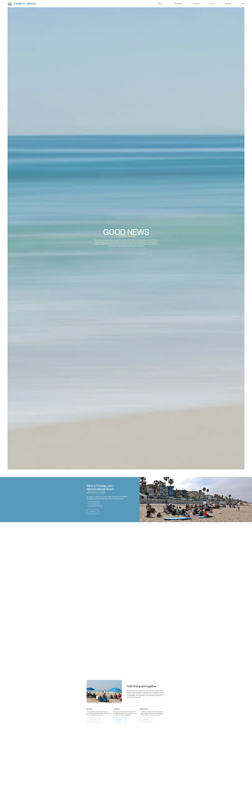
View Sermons (92, 719)
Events (212, 3)
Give (243, 3)
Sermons (228, 3)
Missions (197, 3)
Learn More (92, 511)
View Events (119, 719)
